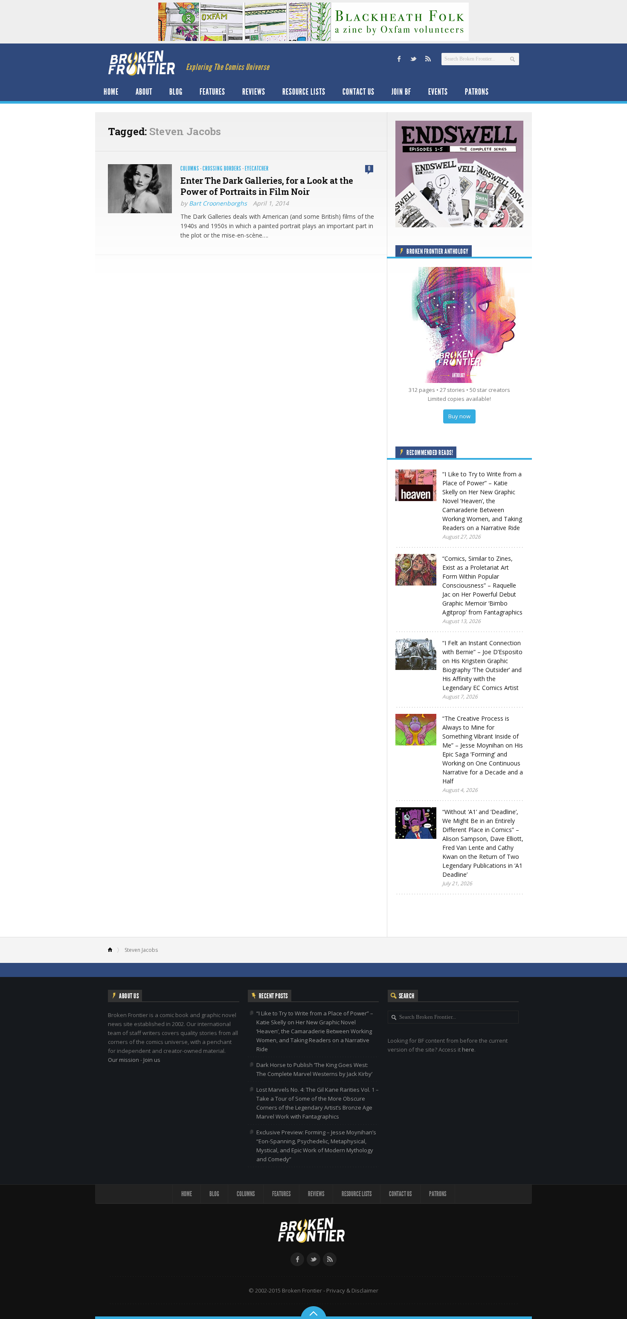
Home (111, 92)
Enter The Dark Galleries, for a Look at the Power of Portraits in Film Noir (266, 186)
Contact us (358, 92)
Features (212, 92)
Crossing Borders (222, 168)
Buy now (459, 416)
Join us (151, 1060)
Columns (189, 168)
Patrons (477, 92)
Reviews (253, 92)
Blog (176, 92)
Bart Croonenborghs (218, 203)
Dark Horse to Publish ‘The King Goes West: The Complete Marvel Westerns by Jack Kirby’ (314, 1069)
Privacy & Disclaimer (352, 1290)
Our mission (123, 1060)
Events (438, 92)
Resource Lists (303, 92)
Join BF (401, 92)
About (144, 92)
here (468, 1049)
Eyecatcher (257, 168)
